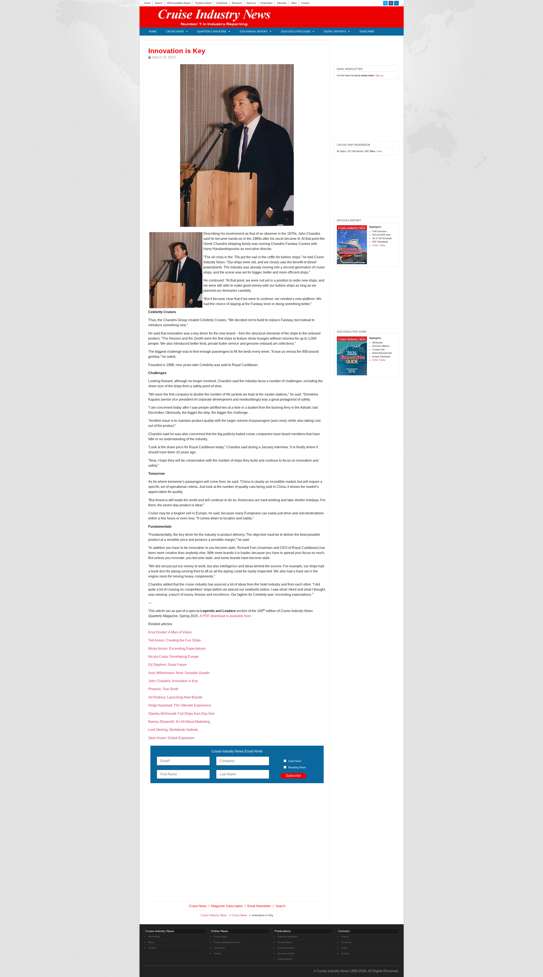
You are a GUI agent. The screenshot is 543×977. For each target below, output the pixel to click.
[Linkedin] (396, 3)
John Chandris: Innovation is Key (173, 681)
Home (147, 3)
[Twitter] (385, 3)
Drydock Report (203, 3)
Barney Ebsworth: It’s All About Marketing (179, 721)
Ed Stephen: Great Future (167, 664)
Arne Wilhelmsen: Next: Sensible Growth (179, 673)
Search (158, 3)
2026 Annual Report (253, 31)
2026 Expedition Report (179, 3)
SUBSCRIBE (366, 31)
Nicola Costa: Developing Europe (173, 656)
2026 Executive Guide (296, 31)
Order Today (378, 245)
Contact (305, 3)
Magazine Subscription (227, 906)
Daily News (294, 761)
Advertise (282, 3)
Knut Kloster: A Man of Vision (170, 632)
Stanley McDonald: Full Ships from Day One (181, 713)
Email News (266, 3)
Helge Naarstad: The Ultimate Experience (180, 705)
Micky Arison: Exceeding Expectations (177, 648)
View (379, 151)
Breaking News (297, 767)
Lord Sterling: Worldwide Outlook (173, 729)
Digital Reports (335, 31)
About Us (251, 3)
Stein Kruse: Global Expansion (171, 738)
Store (294, 3)
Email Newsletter (259, 906)
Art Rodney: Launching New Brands (175, 697)
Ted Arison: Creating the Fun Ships (174, 640)
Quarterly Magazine (211, 31)
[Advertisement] (237, 843)
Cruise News (175, 31)
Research (237, 3)
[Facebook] (391, 3)
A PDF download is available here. (226, 616)
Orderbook (221, 3)
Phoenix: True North (163, 689)
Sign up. (379, 75)
